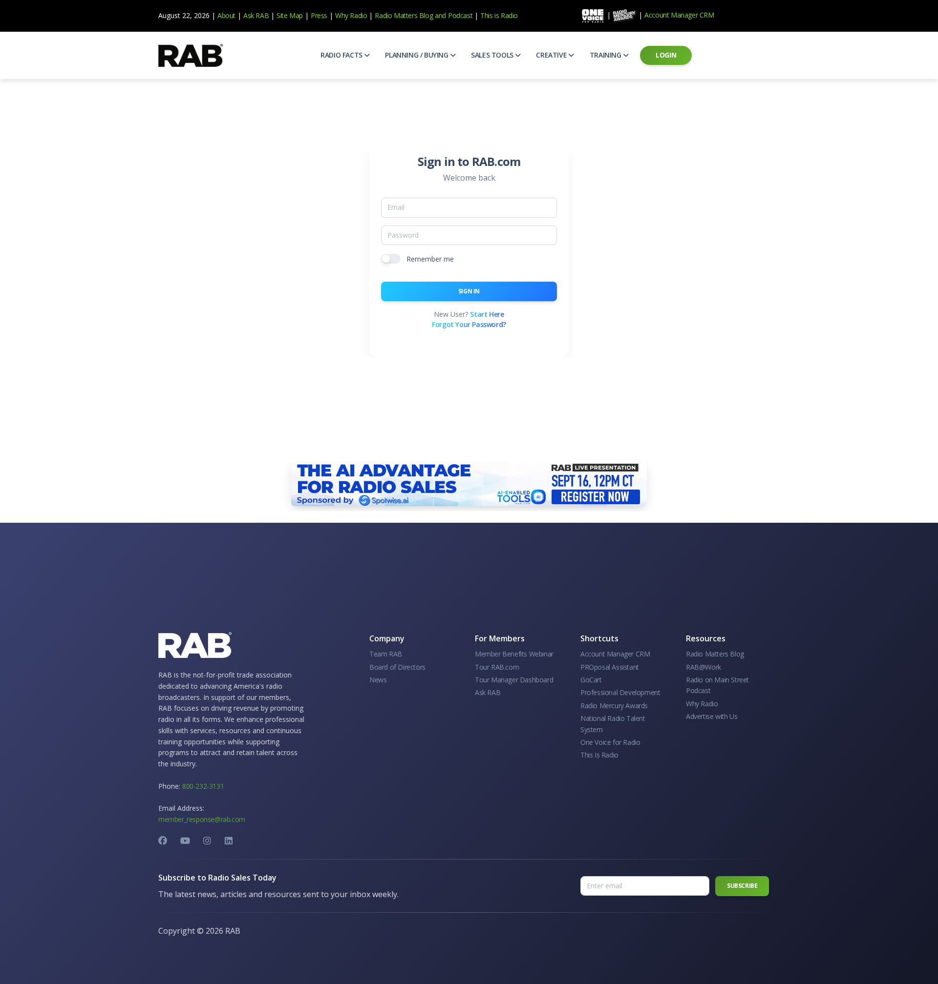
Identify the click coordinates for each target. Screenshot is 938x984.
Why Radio (351, 15)
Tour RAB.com (497, 667)
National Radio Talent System (612, 724)
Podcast (460, 15)
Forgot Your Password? (469, 324)
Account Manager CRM (679, 15)
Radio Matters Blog (404, 15)
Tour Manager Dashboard (514, 679)
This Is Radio (599, 754)
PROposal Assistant (609, 667)
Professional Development (620, 692)
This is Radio (499, 15)
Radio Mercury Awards (614, 705)
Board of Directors (397, 667)
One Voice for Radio (610, 742)
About (226, 15)
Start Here (487, 314)
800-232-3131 (203, 786)
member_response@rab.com (201, 819)
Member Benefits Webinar (514, 653)
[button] (345, 55)
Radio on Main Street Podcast (717, 685)
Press (319, 15)
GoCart (591, 679)
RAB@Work (703, 667)
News (377, 679)
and (440, 15)
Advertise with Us (711, 716)
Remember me (430, 259)
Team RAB (385, 653)
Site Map (290, 15)
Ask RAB (256, 15)
